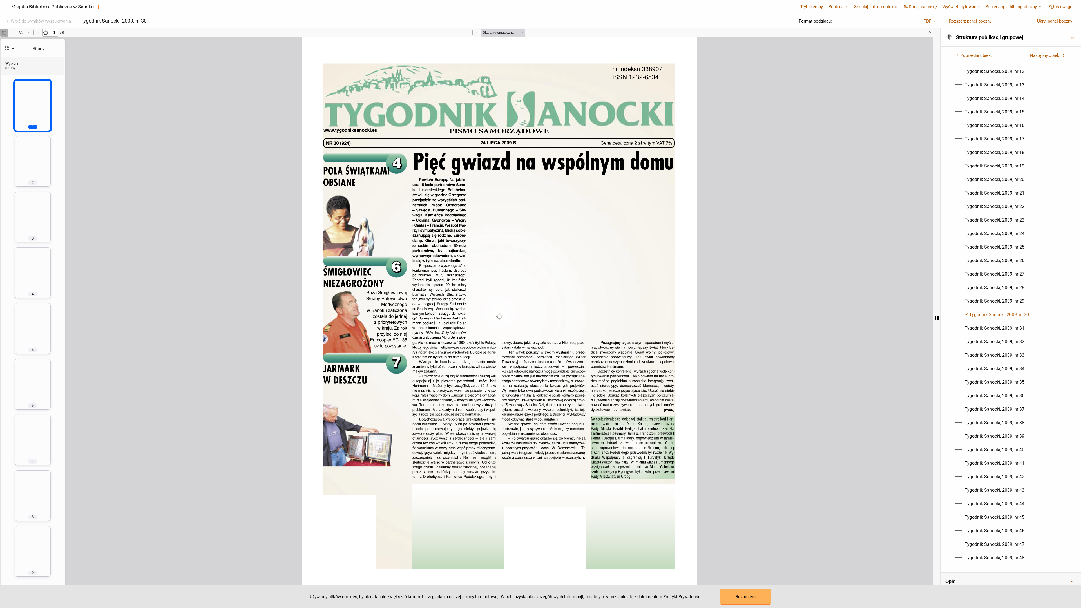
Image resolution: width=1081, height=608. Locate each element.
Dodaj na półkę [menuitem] (923, 6)
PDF (927, 21)
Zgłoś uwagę (1060, 6)
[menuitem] (994, 71)
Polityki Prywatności (682, 596)
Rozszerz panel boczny (970, 21)
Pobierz (835, 6)
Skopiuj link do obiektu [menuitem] (875, 6)
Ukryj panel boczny (1054, 21)
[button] (1011, 37)
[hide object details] (936, 318)
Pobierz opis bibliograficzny (1011, 6)
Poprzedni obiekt (976, 55)
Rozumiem (746, 596)
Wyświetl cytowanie (961, 6)
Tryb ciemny (811, 6)
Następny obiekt (1045, 55)
